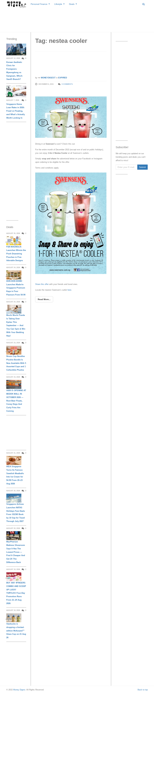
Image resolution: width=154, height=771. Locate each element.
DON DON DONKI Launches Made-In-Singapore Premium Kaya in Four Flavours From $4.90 (15, 288)
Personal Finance (39, 4)
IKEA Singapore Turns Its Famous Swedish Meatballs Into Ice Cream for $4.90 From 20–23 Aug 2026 (15, 475)
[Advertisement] (77, 19)
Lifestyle (58, 4)
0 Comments (67, 84)
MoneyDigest (47, 78)
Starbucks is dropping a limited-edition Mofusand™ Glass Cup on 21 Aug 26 (16, 631)
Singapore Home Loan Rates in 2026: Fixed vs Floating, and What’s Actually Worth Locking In (15, 111)
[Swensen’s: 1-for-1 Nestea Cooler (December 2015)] (71, 114)
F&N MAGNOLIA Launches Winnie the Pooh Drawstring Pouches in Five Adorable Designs (16, 254)
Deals (71, 4)
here (69, 290)
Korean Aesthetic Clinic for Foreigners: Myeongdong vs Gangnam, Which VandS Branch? (14, 70)
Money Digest (19, 690)
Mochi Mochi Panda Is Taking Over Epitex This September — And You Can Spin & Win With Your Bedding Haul (15, 325)
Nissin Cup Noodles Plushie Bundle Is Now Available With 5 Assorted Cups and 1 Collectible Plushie (16, 363)
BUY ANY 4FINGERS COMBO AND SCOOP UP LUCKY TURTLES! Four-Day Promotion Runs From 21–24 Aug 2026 (16, 593)
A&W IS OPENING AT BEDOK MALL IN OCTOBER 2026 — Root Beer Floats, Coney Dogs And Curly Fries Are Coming (16, 400)
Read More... (44, 299)
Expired (62, 78)
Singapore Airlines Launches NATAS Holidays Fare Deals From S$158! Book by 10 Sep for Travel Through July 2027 (15, 512)
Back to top (143, 690)
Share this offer (42, 284)
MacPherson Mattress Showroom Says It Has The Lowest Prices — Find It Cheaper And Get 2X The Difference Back (15, 552)
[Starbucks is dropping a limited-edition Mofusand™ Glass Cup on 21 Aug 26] (13, 617)
